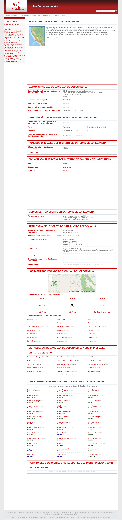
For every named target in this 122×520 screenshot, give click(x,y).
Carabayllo (91, 360)
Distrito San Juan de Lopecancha (56, 15)
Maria (42, 298)
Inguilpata (30, 337)
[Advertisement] (72, 66)
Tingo (29, 323)
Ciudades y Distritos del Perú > (13, 15)
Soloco (89, 337)
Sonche (60, 341)
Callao (29, 360)
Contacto (43, 517)
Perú (65, 163)
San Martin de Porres (64, 357)
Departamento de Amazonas (29, 15)
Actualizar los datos (52, 37)
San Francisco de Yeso (102, 312)
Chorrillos (90, 368)
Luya (65, 171)
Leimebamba (91, 334)
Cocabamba (31, 334)
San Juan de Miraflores (95, 364)
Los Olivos (31, 371)
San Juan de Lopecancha (45, 6)
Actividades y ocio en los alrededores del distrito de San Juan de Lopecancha (13, 60)
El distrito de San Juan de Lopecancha (54, 21)
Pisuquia (90, 330)
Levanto (60, 330)
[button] (50, 276)
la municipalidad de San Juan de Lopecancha (58, 87)
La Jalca (72, 298)
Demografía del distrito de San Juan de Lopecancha (63, 117)
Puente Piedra (32, 368)
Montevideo (31, 330)
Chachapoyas (62, 337)
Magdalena (91, 323)
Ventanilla (60, 368)
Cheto (89, 341)
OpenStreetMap (85, 291)
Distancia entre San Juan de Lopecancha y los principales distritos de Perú (13, 52)
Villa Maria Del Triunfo (64, 360)
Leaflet (72, 291)
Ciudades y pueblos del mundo (58, 517)
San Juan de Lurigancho (35, 357)
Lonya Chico (31, 341)
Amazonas (67, 167)
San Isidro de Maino (94, 326)
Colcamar (60, 334)
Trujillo (59, 371)
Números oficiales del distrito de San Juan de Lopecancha (67, 143)
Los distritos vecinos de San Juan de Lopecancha (61, 271)
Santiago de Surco (63, 364)
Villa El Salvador (33, 364)
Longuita (60, 323)
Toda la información (12, 21)
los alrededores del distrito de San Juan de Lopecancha (67, 381)
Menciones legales (18, 517)
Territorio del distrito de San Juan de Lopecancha (62, 226)
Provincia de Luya (42, 15)
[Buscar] (116, 11)
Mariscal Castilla (63, 326)
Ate (88, 357)
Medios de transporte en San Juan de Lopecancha (61, 212)
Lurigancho (91, 371)
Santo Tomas (41, 305)
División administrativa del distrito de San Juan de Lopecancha (70, 159)
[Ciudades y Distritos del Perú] (16, 10)
